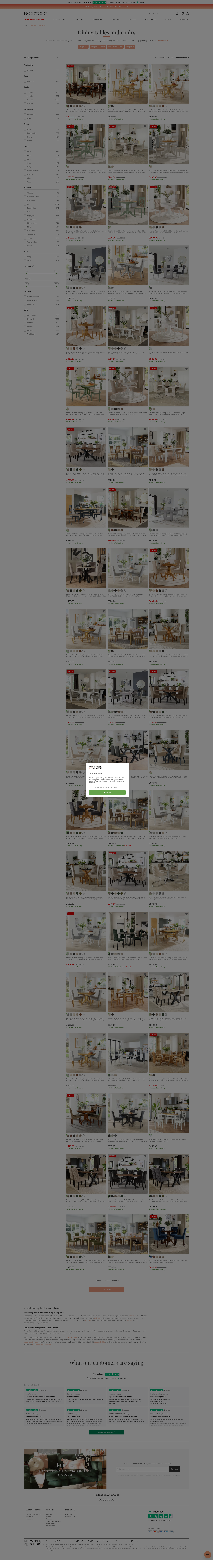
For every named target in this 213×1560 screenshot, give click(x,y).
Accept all (107, 792)
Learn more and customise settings (107, 787)
